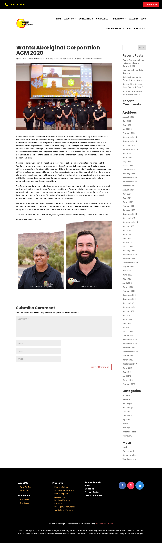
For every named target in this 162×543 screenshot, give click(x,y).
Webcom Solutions (104, 523)
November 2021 (129, 299)
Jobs (128, 28)
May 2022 (127, 279)
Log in (125, 447)
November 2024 (130, 181)
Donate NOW (151, 4)
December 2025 (130, 137)
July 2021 (127, 315)
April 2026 (127, 129)
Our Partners (86, 18)
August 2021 (128, 311)
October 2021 (129, 303)
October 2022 (129, 258)
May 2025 (127, 161)
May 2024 (127, 198)
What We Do (25, 490)
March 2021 (128, 331)
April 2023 (127, 242)
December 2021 (129, 295)
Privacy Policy (92, 492)
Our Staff (24, 499)
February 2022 (129, 291)
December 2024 (130, 177)
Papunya (78, 58)
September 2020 (130, 351)
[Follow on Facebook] (122, 485)
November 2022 (130, 254)
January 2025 (129, 173)
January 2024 (129, 210)
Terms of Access (93, 495)
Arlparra (42, 58)
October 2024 (129, 185)
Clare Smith (22, 58)
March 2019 (128, 380)
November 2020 (130, 343)
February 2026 (129, 133)
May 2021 (127, 323)
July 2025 (127, 153)
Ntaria (71, 58)
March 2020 (128, 359)
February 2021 (129, 335)
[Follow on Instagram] (130, 485)
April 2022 (127, 283)
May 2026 (127, 125)
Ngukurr (66, 58)
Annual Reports (115, 28)
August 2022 (128, 266)
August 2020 (128, 355)
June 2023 (127, 234)
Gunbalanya (128, 407)
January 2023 (129, 250)
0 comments (97, 58)
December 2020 (130, 339)
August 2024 (128, 189)
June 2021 (127, 319)
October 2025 (129, 145)
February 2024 (129, 206)
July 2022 (127, 270)
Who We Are (25, 487)
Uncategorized (129, 431)
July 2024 (127, 194)
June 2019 (127, 368)
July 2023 (127, 230)
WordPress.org (129, 459)
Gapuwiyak (127, 403)
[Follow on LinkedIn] (139, 485)
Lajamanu (58, 58)
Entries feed (128, 451)
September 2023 (130, 222)
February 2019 (129, 384)
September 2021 (130, 307)
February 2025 (129, 169)
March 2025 (128, 165)
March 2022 (128, 287)
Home (59, 18)
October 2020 (129, 347)
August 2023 (128, 226)
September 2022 (130, 262)
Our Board (24, 503)
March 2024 (128, 202)
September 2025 (130, 149)
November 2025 (130, 141)
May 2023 (127, 238)
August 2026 (128, 117)
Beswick (126, 399)
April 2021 (127, 327)
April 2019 (127, 376)
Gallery (133, 18)
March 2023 (128, 246)
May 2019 (126, 372)
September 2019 (130, 364)
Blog (143, 18)
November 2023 (130, 214)
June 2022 (127, 274)
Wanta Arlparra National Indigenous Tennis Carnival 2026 (133, 63)
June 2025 (127, 157)
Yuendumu (87, 58)
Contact (138, 28)
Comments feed (130, 455)
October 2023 (129, 218)
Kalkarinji (49, 58)
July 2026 (127, 121)
